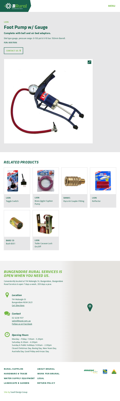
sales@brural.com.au (21, 320)
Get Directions (18, 305)
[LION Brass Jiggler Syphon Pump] (45, 180)
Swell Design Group (18, 392)
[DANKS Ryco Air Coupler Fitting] (74, 180)
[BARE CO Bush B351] (17, 223)
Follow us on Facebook (22, 323)
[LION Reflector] (103, 180)
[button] (90, 307)
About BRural (46, 368)
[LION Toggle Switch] (17, 180)
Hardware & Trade (15, 373)
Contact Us (12, 50)
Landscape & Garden (16, 382)
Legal (40, 378)
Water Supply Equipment (19, 378)
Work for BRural (48, 373)
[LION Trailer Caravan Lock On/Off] (45, 223)
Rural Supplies (13, 368)
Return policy (46, 382)
